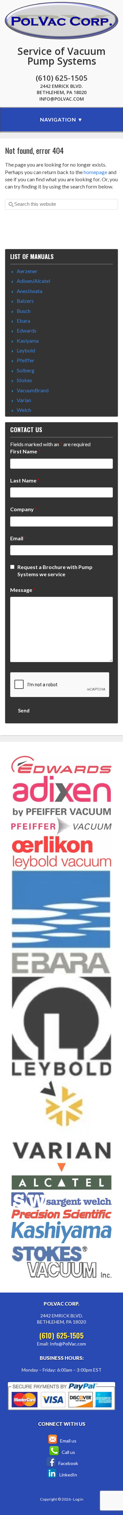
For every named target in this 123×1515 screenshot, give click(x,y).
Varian (24, 400)
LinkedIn (67, 1474)
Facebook (67, 1463)
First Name (25, 451)
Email (18, 538)
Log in (78, 1499)
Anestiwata (29, 291)
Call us (68, 1452)
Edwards (26, 330)
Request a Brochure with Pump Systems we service (54, 570)
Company (23, 509)
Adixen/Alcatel (33, 281)
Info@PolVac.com (61, 99)
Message (22, 590)
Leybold (26, 350)
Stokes (24, 380)
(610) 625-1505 (62, 78)
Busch (24, 311)
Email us (67, 1440)
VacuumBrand (33, 390)
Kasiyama (28, 340)
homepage (95, 172)
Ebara (23, 321)
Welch (24, 410)
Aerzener (27, 271)
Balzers (25, 301)
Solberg (25, 370)
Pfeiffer (25, 360)
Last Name (25, 480)
